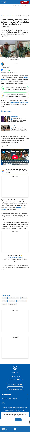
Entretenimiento (10, 15)
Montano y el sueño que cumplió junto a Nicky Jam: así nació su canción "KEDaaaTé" (19, 129)
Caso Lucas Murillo (12, 5)
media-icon (14, 429)
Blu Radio (3, 15)
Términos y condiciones (12, 409)
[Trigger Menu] (2, 2)
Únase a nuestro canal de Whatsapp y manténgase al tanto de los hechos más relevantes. (16, 89)
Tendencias (12, 304)
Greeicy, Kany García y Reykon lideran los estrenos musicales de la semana (18, 120)
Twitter (12, 301)
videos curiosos (14, 297)
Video (4, 297)
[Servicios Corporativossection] (27, 399)
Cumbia (24, 297)
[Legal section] (27, 403)
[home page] (15, 368)
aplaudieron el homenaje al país (19, 102)
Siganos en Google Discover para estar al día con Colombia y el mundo (16, 95)
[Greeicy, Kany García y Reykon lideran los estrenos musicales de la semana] (5, 119)
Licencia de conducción (23, 5)
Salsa (4, 301)
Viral (4, 304)
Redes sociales (21, 301)
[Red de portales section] (27, 395)
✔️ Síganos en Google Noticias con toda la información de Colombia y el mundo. (16, 171)
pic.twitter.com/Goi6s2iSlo (15, 257)
